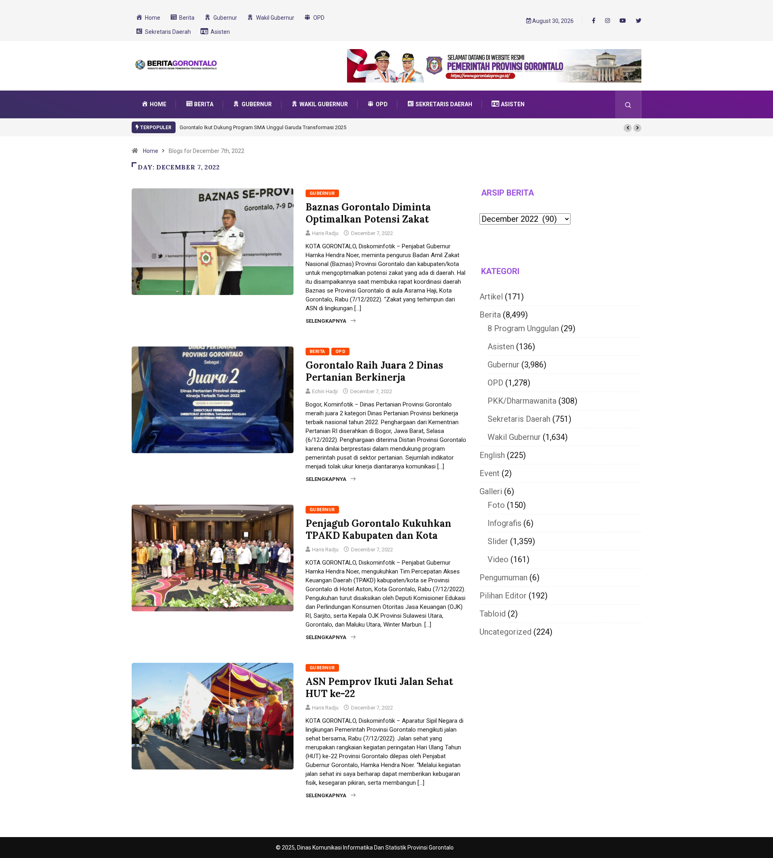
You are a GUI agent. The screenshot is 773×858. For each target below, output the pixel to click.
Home (150, 151)
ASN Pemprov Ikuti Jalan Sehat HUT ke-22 (379, 687)
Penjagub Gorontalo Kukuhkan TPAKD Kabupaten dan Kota (378, 529)
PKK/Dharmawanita (522, 401)
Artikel (491, 296)
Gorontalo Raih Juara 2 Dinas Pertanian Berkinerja (374, 371)
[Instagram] (607, 21)
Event (490, 473)
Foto (496, 505)
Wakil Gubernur (514, 437)
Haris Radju (325, 233)
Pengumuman (503, 577)
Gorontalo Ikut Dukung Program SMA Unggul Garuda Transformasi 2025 (263, 127)
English (492, 455)
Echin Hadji (325, 391)
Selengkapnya (326, 321)
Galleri (491, 491)
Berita (317, 351)
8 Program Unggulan (523, 328)
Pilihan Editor (503, 595)
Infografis (504, 523)
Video (498, 559)
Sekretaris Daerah (519, 419)
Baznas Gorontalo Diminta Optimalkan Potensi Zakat (368, 213)
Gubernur (322, 193)
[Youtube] (623, 21)
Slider (498, 541)
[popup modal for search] (628, 104)
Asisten (501, 346)
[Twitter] (638, 21)
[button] (628, 128)
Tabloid (493, 614)
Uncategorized (505, 632)
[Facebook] (593, 20)
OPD (340, 351)
